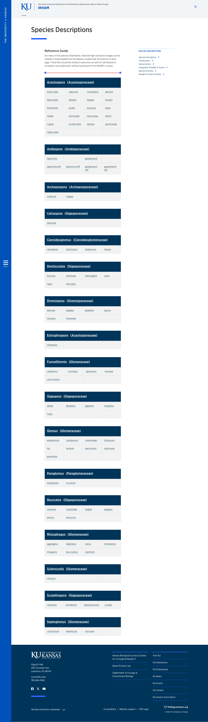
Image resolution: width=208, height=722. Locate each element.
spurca (107, 310)
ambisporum (53, 440)
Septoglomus (56, 621)
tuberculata (52, 132)
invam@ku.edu (38, 676)
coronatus (73, 371)
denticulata (52, 99)
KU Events (158, 683)
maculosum (90, 448)
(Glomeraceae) (79, 361)
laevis (108, 108)
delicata (109, 91)
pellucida (51, 223)
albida (50, 405)
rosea (49, 413)
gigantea (89, 405)
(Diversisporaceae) (80, 300)
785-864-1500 (38, 680)
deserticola (71, 631)
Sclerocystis (55, 569)
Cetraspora (55, 213)
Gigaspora (54, 396)
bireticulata (52, 91)
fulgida (88, 509)
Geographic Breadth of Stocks (152, 67)
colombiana (92, 91)
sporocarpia (111, 124)
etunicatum (71, 249)
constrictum (53, 631)
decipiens (70, 405)
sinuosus (51, 578)
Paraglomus (55, 473)
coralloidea (71, 509)
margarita (109, 405)
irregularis (52, 552)
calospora (52, 604)
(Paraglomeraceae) (79, 473)
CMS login (144, 709)
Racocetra (54, 500)
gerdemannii (91, 158)
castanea (51, 509)
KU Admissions (160, 662)
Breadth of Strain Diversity (150, 74)
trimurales (71, 318)
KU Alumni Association (164, 697)
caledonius (52, 371)
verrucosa (71, 517)
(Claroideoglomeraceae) (90, 240)
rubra (107, 275)
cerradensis (71, 604)
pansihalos (52, 456)
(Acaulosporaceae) (80, 82)
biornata (51, 275)
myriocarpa (92, 116)
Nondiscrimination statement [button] (46, 709)
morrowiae (74, 116)
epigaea (70, 310)
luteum (107, 249)
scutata (108, 604)
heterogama (91, 275)
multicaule (109, 448)
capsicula (73, 91)
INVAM (43, 7)
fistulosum (109, 440)
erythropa (71, 275)
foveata (108, 99)
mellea (50, 116)
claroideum (52, 249)
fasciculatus (72, 552)
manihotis (90, 552)
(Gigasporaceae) (76, 213)
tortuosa (51, 318)
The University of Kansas (179, 712)
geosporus (91, 371)
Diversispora (56, 300)
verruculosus (53, 379)
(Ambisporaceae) (77, 149)
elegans (90, 99)
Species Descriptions (148, 57)
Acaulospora (56, 82)
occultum (70, 483)
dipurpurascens (91, 604)
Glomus (52, 430)
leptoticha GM (54, 166)
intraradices (110, 543)
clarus (88, 543)
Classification (144, 60)
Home (24, 15)
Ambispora (55, 149)
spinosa (90, 124)
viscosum (89, 631)
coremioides (91, 440)
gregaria (108, 509)
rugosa (50, 124)
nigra (49, 283)
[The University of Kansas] (46, 657)
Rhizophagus (56, 534)
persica (50, 517)
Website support (127, 709)
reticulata (71, 283)
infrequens (52, 344)
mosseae (109, 371)
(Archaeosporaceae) (83, 187)
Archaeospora (57, 187)
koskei (72, 108)
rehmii (108, 116)
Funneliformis (57, 361)
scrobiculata (75, 124)
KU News (157, 676)
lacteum (70, 448)
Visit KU (157, 655)
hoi (48, 448)
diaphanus (71, 543)
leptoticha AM (73, 166)
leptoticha (52, 158)
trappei (69, 196)
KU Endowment (160, 669)
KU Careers (158, 690)
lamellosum (90, 249)
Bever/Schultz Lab (121, 665)
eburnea (51, 310)
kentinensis (52, 108)
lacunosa (91, 108)
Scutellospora (57, 595)
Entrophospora (57, 335)
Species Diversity (146, 70)
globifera (89, 310)
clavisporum (72, 440)
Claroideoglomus (59, 240)
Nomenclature (145, 64)
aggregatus (52, 543)
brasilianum (52, 483)
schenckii (51, 196)
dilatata (72, 99)
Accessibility (109, 709)
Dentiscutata (56, 266)
